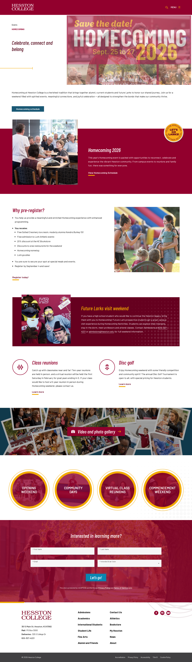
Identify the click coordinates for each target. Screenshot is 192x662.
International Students (90, 624)
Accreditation (120, 657)
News (113, 636)
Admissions (84, 612)
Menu (173, 7)
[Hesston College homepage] (23, 7)
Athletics (115, 618)
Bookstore (115, 624)
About (113, 643)
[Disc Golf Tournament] (107, 367)
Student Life (84, 630)
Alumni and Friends (88, 643)
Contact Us (116, 612)
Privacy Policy (104, 588)
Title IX (155, 657)
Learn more (38, 391)
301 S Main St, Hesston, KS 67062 (37, 626)
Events (14, 24)
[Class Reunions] (20, 367)
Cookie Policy (165, 657)
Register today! (20, 277)
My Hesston (116, 630)
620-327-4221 (28, 638)
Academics (84, 618)
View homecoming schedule (103, 172)
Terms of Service (121, 588)
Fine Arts (83, 636)
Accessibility (145, 657)
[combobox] (129, 564)
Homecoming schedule (28, 109)
